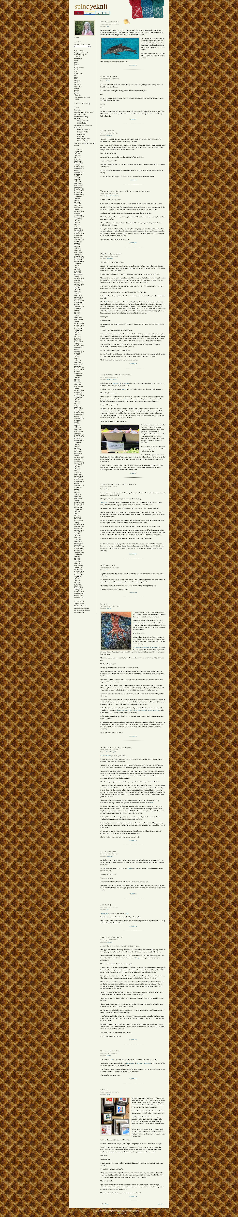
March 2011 (78, 496)
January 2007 (78, 590)
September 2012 (79, 463)
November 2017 (79, 347)
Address (76, 108)
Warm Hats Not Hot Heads (82, 97)
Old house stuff (107, 565)
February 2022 (78, 252)
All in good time (108, 851)
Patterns (89, 12)
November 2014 (79, 414)
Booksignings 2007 (80, 114)
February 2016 (78, 386)
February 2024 (78, 208)
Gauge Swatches (79, 68)
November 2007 (79, 571)
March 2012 (78, 474)
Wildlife (76, 99)
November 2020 (79, 280)
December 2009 (79, 524)
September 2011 (79, 485)
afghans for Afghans (80, 55)
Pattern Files (78, 128)
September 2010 (79, 508)
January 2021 (78, 276)
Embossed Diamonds (83, 130)
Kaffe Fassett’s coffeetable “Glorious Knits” (146, 647)
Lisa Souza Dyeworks (80, 606)
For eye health (107, 130)
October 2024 (78, 193)
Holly (123, 389)
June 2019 (77, 312)
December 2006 (79, 591)
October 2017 (78, 349)
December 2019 (79, 301)
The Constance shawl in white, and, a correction (85, 144)
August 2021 (78, 263)
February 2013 (78, 454)
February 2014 (78, 431)
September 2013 (79, 440)
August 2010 (78, 509)
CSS (141, 1212)
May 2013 (77, 448)
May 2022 (77, 247)
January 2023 (78, 232)
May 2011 (77, 493)
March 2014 (78, 429)
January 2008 (78, 567)
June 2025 (77, 178)
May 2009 (77, 537)
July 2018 (77, 332)
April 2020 (77, 293)
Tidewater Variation (83, 141)
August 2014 (78, 420)
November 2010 (79, 504)
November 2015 (79, 392)
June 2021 (77, 267)
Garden (76, 66)
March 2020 (78, 295)
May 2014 (77, 426)
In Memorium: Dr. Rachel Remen (116, 747)
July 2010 (77, 511)
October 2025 (78, 170)
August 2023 (78, 219)
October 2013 (78, 439)
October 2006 (78, 595)
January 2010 (78, 523)
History (76, 69)
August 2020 (78, 286)
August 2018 (78, 331)
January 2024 (78, 209)
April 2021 (77, 271)
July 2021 (77, 265)
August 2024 (78, 196)
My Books (102, 12)
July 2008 (77, 556)
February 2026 (78, 163)
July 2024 (77, 198)
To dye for (77, 96)
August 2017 (78, 353)
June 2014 (77, 424)
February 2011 (78, 498)
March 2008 (78, 564)
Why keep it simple (109, 21)
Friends (76, 64)
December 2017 (79, 345)
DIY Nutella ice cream (111, 253)
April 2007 (77, 584)
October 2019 (78, 304)
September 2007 (79, 575)
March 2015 (78, 407)
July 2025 (77, 176)
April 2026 (77, 159)
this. (106, 302)
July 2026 (77, 153)
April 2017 (77, 360)
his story (111, 788)
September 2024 (79, 194)
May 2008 (77, 560)
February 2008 (78, 565)
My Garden (77, 84)
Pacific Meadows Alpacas (82, 610)
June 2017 (77, 357)
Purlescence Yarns (79, 612)
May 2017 (77, 358)
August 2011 (78, 487)
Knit (75, 71)
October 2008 (78, 550)
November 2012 (79, 459)
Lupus (76, 77)
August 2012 (78, 465)
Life (75, 75)
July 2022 (77, 243)
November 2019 (79, 303)
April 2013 (77, 450)
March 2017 (78, 362)
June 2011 (77, 491)
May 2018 (77, 336)
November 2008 (79, 549)
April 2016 (77, 383)
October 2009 (78, 528)
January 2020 (78, 299)
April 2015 (77, 405)
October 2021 (78, 260)
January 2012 (78, 478)
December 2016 (79, 368)
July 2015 (77, 399)
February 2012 (78, 476)
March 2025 (78, 183)
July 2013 (77, 444)
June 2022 (77, 245)
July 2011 (77, 489)
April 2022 (77, 249)
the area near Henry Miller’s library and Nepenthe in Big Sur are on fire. (138, 710)
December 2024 (79, 189)
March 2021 (78, 273)
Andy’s (125, 399)
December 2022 (79, 234)
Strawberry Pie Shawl (83, 139)
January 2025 (78, 187)
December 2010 (79, 502)
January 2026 (78, 165)
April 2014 (77, 427)
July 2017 (77, 355)
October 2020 (78, 282)
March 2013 (78, 452)
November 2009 (79, 526)
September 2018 (79, 329)
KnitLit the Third (82, 123)
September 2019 (79, 306)
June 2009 (77, 536)
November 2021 (79, 258)
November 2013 (79, 437)
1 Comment (133, 119)
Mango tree (77, 81)
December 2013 (79, 435)
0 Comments (133, 926)
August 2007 (78, 577)
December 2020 (79, 278)
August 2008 (78, 554)
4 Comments (133, 180)
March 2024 (78, 206)
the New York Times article (121, 383)
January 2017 (78, 366)
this (112, 1059)
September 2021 (79, 262)
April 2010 (77, 517)
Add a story (106, 904)
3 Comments (133, 363)
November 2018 (79, 325)
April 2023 (77, 226)
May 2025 (77, 180)
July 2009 (77, 534)
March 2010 (78, 519)
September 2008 (79, 552)
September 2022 (79, 239)
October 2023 (78, 215)
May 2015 (77, 403)
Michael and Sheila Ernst (81, 608)
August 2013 (78, 442)
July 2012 (77, 467)
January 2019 (78, 321)
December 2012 (79, 457)
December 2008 (79, 547)
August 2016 (78, 375)
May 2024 (77, 202)
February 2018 (78, 342)
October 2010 (78, 506)
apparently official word (144, 1063)
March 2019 (78, 317)
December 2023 (79, 211)
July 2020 (77, 288)
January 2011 (78, 500)
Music (76, 83)
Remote (76, 92)
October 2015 (78, 394)
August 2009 (78, 532)
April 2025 (77, 181)
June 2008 (77, 558)
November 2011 (79, 482)
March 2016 (78, 385)
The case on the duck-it (111, 937)
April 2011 (77, 495)
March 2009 (78, 541)
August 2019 (78, 308)
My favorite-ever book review (83, 125)
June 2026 (77, 155)
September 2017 (79, 351)
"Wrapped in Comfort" (81, 53)
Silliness (104, 1089)
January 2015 (78, 411)
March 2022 (78, 250)
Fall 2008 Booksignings (81, 117)
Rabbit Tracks (81, 136)
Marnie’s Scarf (81, 134)
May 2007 (77, 582)
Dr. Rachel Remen (105, 756)
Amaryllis (77, 56)
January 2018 (78, 344)
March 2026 (78, 161)
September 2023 (79, 217)
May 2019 (77, 314)
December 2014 (79, 413)
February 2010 (78, 521)
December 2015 (79, 390)
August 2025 (78, 174)
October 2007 (78, 573)
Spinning (77, 94)
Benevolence (125, 1210)
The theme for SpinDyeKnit (105, 1210)
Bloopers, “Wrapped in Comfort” (84, 112)
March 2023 (78, 228)
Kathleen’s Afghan (82, 132)
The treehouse (104, 913)
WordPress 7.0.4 (122, 1213)
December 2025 (79, 167)
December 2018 (79, 323)
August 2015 (78, 398)
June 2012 (77, 468)
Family (76, 60)
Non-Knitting (78, 86)
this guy (137, 958)
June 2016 (77, 379)
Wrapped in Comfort (83, 121)
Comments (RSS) (116, 1212)
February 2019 (78, 319)
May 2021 (77, 269)
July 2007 (77, 578)
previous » (161, 1204)
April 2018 (77, 338)
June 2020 (77, 290)
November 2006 (79, 593)
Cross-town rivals (108, 76)
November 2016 (79, 370)
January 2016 (78, 388)
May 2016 (77, 381)
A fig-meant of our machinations (116, 374)
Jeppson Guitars (79, 604)
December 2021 (79, 256)
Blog (79, 12)
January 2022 (78, 254)
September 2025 (79, 172)
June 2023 (77, 222)
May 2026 (77, 157)
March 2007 (78, 586)
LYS (75, 79)
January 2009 (78, 545)
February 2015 (78, 409)
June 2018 (77, 334)
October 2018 (78, 327)
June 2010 (77, 513)
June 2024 (77, 200)
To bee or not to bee (110, 1050)
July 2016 (77, 377)
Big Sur (104, 604)
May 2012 (77, 470)
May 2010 (77, 515)
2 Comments (133, 65)
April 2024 (77, 204)
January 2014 (78, 433)
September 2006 (79, 597)
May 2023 (77, 224)
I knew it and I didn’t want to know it (118, 484)
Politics (76, 88)
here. (151, 803)
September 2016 (79, 373)
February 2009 (78, 543)
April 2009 (77, 539)
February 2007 (78, 588)
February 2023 (78, 230)
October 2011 (78, 483)
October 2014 (78, 416)
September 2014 (79, 418)
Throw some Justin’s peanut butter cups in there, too (125, 191)
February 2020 (78, 297)
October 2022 (78, 237)
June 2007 (77, 580)
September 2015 (79, 396)
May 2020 (77, 291)
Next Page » (105, 1204)
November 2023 (79, 213)
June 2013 (77, 446)
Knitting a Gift (78, 73)
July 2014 (77, 422)
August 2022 (78, 241)
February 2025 (78, 185)
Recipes (76, 90)
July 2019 (77, 310)
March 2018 (78, 340)
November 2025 (79, 168)
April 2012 (77, 472)
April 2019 (77, 316)
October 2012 (78, 461)
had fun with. (130, 1063)
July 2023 (77, 221)
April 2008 (77, 562)
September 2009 (79, 530)
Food (75, 62)
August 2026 (78, 152)
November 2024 (79, 191)
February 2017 (78, 364)
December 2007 (79, 569)
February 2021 (78, 275)
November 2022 (79, 235)
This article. (103, 502)
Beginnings (77, 110)
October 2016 (78, 372)
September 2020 (79, 284)
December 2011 (79, 480)
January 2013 (78, 455)
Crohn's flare (78, 58)
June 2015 (77, 401)
